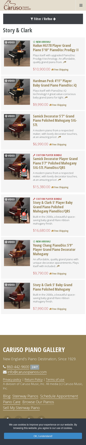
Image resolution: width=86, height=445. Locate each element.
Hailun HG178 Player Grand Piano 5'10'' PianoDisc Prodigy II (56, 47)
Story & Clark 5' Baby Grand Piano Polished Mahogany (52, 287)
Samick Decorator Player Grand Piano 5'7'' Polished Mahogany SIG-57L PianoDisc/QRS (55, 163)
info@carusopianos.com (27, 371)
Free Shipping (61, 69)
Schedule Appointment (59, 396)
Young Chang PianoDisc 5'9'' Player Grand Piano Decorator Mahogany (54, 249)
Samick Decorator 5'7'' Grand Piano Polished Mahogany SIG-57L (55, 120)
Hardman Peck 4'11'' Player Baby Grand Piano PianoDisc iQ (55, 83)
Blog (6, 396)
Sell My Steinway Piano (21, 407)
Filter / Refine (43, 19)
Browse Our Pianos (38, 401)
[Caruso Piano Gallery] (17, 5)
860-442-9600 (18, 366)
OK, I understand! (43, 436)
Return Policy (34, 379)
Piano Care (11, 401)
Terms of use (55, 379)
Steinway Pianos (25, 396)
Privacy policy (12, 379)
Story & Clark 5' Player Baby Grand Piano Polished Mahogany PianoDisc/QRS (53, 206)
